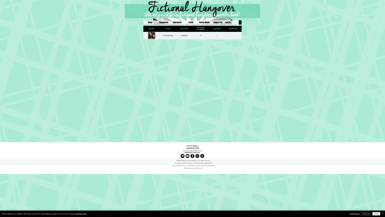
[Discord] (187, 156)
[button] (191, 22)
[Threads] (202, 156)
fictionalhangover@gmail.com (193, 151)
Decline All (366, 214)
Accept (376, 214)
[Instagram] (197, 156)
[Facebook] (192, 156)
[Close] (382, 213)
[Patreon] (183, 156)
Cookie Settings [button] (355, 214)
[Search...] (240, 22)
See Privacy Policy (81, 214)
